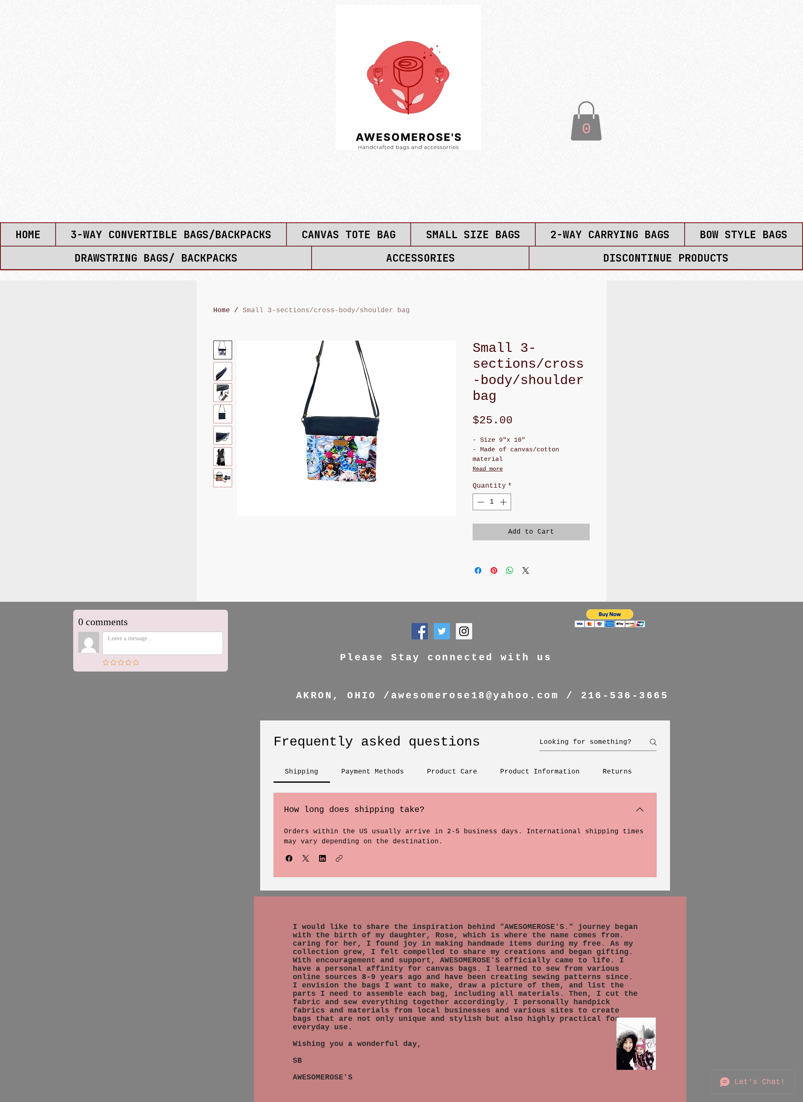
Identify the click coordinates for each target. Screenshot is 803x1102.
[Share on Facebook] (478, 570)
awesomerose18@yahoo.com (475, 695)
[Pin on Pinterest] (494, 570)
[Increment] (504, 502)
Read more (488, 469)
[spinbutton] (492, 502)
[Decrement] (480, 502)
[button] (586, 120)
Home (221, 310)
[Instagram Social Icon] (464, 631)
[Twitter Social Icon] (442, 631)
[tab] (302, 772)
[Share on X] (526, 570)
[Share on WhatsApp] (510, 570)
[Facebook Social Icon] (420, 631)
